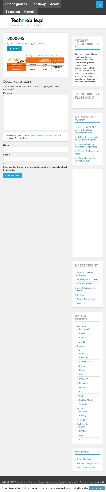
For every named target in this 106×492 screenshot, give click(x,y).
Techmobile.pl (21, 482)
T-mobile (83, 404)
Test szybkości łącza (86, 299)
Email (6, 154)
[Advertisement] (87, 213)
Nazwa (7, 145)
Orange (82, 387)
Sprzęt (80, 408)
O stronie (33, 482)
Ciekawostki (84, 329)
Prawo (82, 333)
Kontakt (29, 11)
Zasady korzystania (48, 482)
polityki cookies (80, 488)
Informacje (81, 326)
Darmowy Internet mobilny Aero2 (84, 273)
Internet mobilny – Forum (88, 463)
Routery (82, 415)
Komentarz (8, 93)
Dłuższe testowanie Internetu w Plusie (85, 159)
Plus (81, 395)
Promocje (83, 337)
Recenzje (81, 346)
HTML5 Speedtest (85, 459)
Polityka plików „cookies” (87, 279)
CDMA (82, 426)
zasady (39, 135)
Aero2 (54, 4)
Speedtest (12, 11)
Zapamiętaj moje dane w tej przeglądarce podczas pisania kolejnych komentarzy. (35, 168)
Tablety (82, 419)
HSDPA (82, 431)
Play (81, 391)
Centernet (83, 357)
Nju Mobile (83, 383)
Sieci (79, 350)
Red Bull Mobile (86, 400)
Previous (15, 48)
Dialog (82, 365)
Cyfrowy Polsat (85, 361)
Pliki (79, 303)
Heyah (82, 370)
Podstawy (38, 4)
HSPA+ (82, 435)
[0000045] (35, 62)
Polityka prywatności (86, 283)
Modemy (83, 411)
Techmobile (39, 43)
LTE (81, 439)
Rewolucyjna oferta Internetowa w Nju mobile (86, 145)
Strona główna (16, 4)
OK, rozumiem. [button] (97, 488)
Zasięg (82, 341)
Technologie (82, 424)
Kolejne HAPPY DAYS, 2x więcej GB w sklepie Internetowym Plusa (87, 130)
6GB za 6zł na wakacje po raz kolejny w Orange (86, 138)
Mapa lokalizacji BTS (86, 467)
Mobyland (83, 378)
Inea (81, 374)
